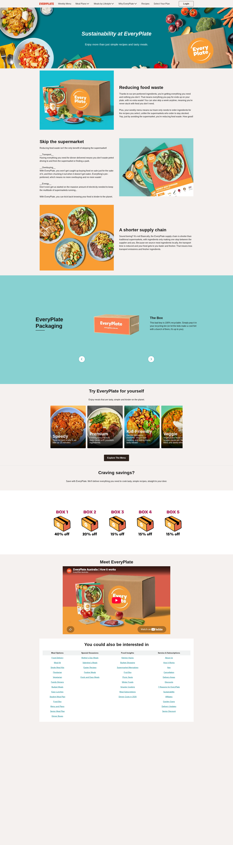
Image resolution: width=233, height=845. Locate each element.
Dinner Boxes (57, 716)
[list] (116, 427)
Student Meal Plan (57, 697)
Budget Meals (57, 687)
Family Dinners (57, 682)
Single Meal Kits (57, 667)
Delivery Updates (169, 706)
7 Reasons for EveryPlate (169, 687)
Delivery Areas (169, 677)
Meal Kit (57, 663)
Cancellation (169, 672)
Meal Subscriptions (127, 692)
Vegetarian (57, 677)
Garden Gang (169, 701)
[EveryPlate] (46, 4)
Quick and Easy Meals (89, 677)
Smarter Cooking (127, 687)
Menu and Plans (57, 706)
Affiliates (168, 697)
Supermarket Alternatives (127, 667)
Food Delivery (57, 658)
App (169, 667)
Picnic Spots (127, 677)
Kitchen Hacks (127, 658)
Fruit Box (127, 672)
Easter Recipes (89, 667)
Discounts (169, 682)
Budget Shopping (127, 663)
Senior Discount (169, 711)
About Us (169, 658)
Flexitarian (57, 672)
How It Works (169, 663)
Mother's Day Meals (89, 658)
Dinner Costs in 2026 (128, 697)
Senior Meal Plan (57, 711)
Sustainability (168, 692)
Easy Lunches (57, 692)
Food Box (57, 701)
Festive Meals (90, 672)
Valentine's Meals (90, 663)
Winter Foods (127, 682)
